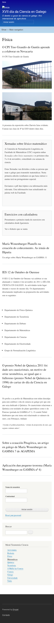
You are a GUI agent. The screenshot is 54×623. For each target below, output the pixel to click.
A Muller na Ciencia (15, 568)
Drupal (15, 609)
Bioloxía (10, 553)
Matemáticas (12, 559)
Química (10, 562)
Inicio (4, 2)
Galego (10, 574)
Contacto (6, 615)
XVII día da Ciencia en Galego (24, 11)
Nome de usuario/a (12, 487)
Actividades (12, 550)
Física (9, 556)
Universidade (12, 578)
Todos (9, 581)
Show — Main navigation (12, 29)
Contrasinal (10, 496)
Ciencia (10, 571)
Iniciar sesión (8, 22)
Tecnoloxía (11, 565)
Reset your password (13, 515)
